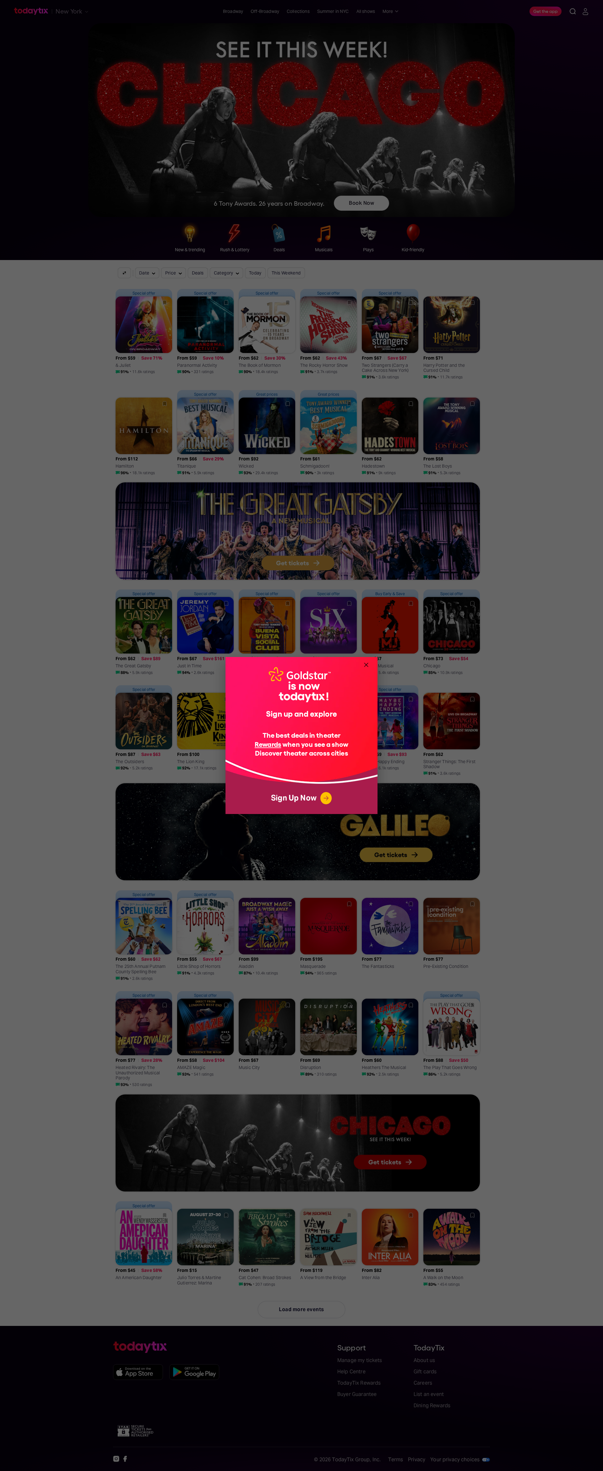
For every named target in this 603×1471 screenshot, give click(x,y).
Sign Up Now (294, 798)
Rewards (268, 744)
